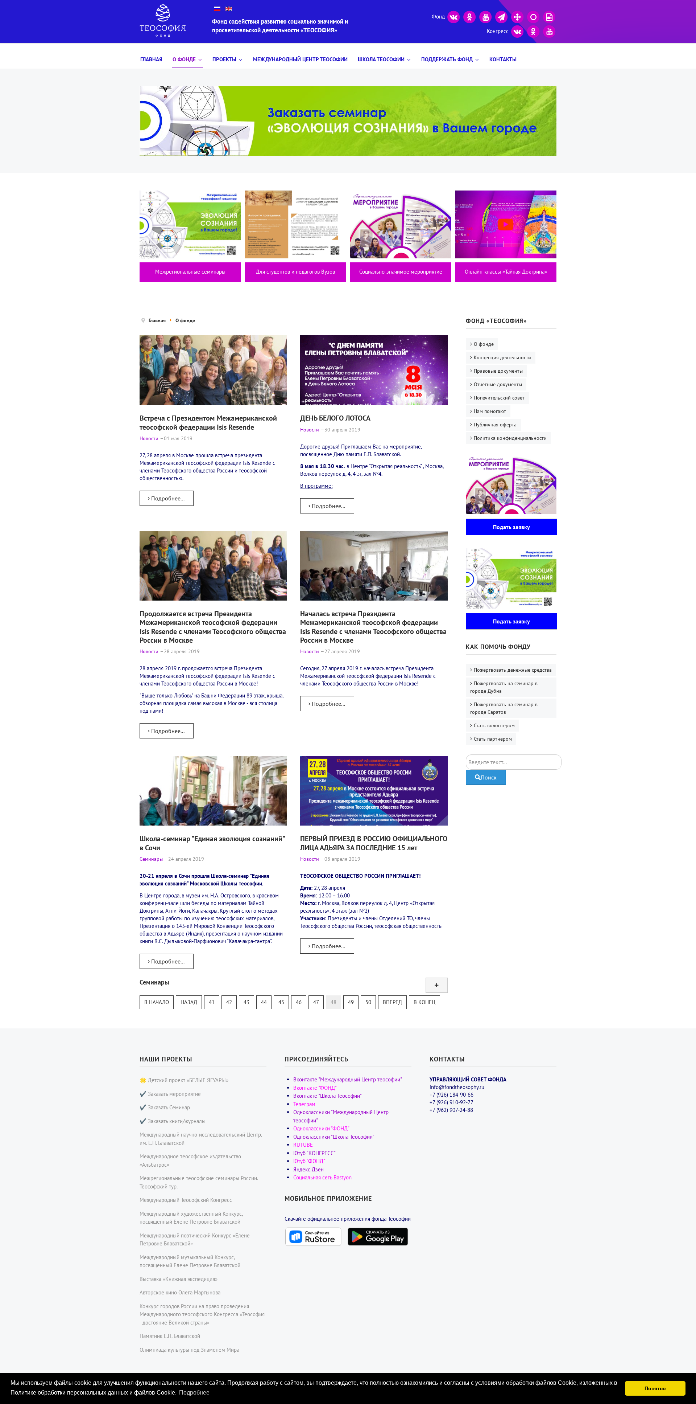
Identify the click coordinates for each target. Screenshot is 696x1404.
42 (229, 1002)
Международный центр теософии (300, 59)
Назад (189, 1002)
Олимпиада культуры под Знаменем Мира (189, 1349)
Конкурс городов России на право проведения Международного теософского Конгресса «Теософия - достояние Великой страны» (202, 1314)
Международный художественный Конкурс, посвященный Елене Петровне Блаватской (191, 1217)
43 (246, 1002)
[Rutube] (549, 16)
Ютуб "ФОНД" (309, 1161)
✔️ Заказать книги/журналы (173, 1121)
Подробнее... (167, 498)
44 (264, 1002)
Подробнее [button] (194, 1392)
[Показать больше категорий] (437, 985)
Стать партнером (493, 739)
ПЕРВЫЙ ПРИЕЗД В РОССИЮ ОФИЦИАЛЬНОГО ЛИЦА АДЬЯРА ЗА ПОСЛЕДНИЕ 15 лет (373, 843)
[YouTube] (485, 16)
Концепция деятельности (502, 357)
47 (316, 1002)
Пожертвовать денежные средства (513, 670)
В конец (424, 1002)
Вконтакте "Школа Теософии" (327, 1095)
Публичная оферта (495, 424)
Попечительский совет (499, 397)
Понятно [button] (655, 1388)
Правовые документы (498, 371)
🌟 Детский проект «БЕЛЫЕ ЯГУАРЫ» (184, 1080)
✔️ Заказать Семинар (165, 1107)
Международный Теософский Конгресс (186, 1199)
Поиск (489, 777)
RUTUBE (303, 1144)
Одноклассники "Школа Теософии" (333, 1136)
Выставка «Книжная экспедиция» (179, 1279)
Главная (151, 59)
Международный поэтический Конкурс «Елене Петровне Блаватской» (195, 1239)
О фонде (184, 59)
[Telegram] (501, 16)
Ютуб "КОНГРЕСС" (314, 1153)
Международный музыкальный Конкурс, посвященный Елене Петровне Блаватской (190, 1261)
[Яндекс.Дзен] (517, 16)
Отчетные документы (498, 384)
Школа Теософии (381, 59)
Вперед (392, 1002)
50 (368, 1002)
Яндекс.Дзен (308, 1169)
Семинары (154, 982)
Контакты (503, 59)
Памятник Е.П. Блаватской (170, 1336)
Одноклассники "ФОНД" (321, 1128)
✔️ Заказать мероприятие (170, 1093)
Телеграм (304, 1104)
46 (299, 1002)
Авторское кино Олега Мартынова (180, 1292)
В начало (156, 1002)
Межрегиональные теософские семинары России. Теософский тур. (199, 1182)
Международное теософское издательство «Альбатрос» (190, 1160)
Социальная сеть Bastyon (322, 1177)
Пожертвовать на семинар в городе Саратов (504, 708)
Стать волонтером (494, 725)
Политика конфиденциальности (510, 438)
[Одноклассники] (469, 16)
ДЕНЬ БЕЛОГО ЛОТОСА (335, 417)
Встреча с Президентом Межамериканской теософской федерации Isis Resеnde (208, 422)
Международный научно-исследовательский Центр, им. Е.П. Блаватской (201, 1138)
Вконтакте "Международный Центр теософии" (347, 1079)
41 (212, 1002)
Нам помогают (490, 411)
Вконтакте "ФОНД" (315, 1087)
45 (281, 1002)
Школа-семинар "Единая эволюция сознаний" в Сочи (212, 843)
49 (351, 1002)
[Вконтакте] (453, 16)
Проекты (224, 59)
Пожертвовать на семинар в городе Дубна (504, 687)
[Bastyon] (533, 16)
